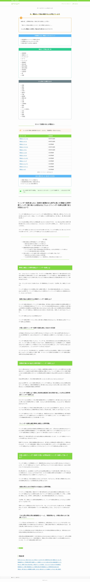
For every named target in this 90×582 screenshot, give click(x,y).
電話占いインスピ (24, 158)
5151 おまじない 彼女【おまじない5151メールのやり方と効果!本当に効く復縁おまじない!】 (39, 559)
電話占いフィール (24, 138)
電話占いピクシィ (24, 166)
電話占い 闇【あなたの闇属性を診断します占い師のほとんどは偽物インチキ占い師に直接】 (39, 569)
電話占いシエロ (23, 152)
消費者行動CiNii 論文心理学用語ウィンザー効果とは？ (36, 247)
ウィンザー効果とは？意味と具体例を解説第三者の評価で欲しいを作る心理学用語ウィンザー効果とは (46, 249)
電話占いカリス (23, 141)
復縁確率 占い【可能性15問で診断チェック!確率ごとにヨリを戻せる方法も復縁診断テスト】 (40, 562)
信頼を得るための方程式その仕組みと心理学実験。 (35, 255)
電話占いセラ (23, 169)
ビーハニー (15, 4)
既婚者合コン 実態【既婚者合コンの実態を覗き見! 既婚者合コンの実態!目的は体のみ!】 (38, 566)
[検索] (78, 0)
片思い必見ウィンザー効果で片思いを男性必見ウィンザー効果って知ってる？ (41, 253)
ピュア (25, 163)
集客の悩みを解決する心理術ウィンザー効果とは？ (35, 243)
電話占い (22, 163)
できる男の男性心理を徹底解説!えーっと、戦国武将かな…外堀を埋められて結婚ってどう (43, 256)
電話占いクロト (23, 149)
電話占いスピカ (23, 155)
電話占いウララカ (24, 147)
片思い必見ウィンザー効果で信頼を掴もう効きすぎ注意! (36, 245)
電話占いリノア (23, 161)
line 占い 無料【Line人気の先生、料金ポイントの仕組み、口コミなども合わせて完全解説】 (39, 564)
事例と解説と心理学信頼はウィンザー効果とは (34, 241)
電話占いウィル (23, 144)
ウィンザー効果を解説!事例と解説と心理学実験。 (35, 251)
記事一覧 (21, 548)
